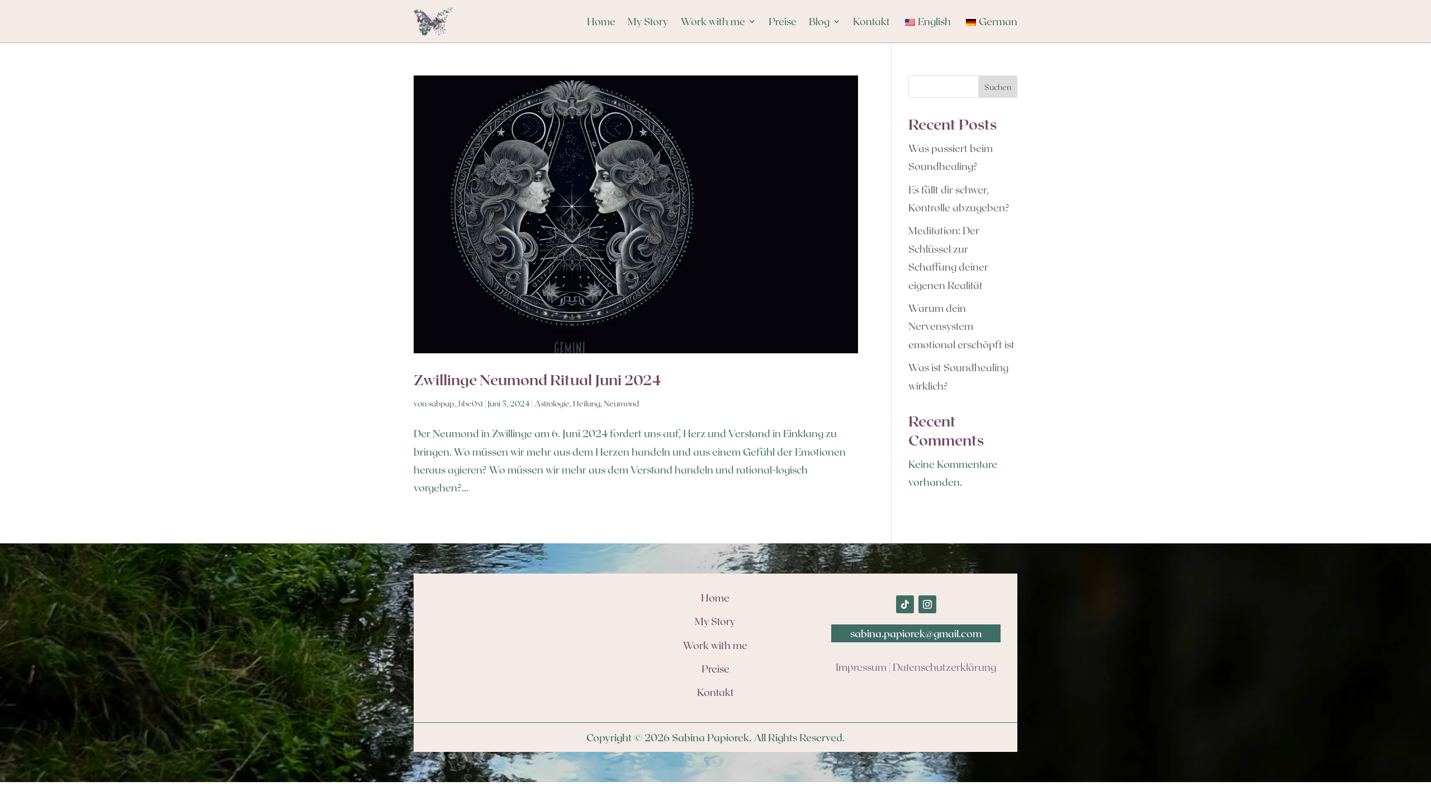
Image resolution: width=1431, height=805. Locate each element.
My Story (648, 21)
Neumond (621, 403)
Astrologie (552, 403)
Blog (819, 21)
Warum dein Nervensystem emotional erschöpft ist (961, 326)
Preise (783, 21)
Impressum (861, 667)
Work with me (713, 21)
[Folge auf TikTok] (905, 604)
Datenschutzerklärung (944, 667)
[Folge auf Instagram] (927, 604)
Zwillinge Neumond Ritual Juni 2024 (537, 379)
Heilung (586, 403)
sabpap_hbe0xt (455, 403)
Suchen (997, 87)
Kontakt (871, 21)
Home (601, 21)
